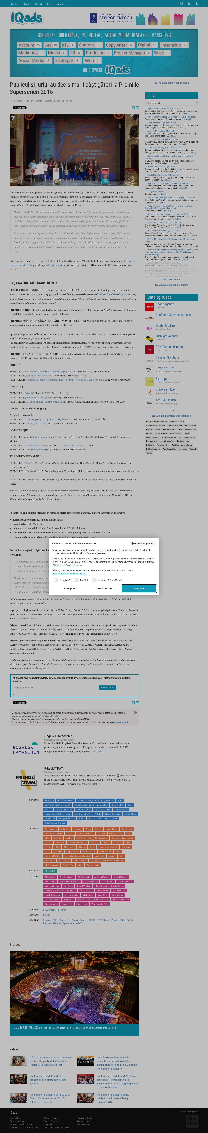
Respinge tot (69, 588)
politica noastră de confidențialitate (68, 573)
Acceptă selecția (104, 588)
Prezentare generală (144, 543)
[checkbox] (61, 580)
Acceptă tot (139, 588)
